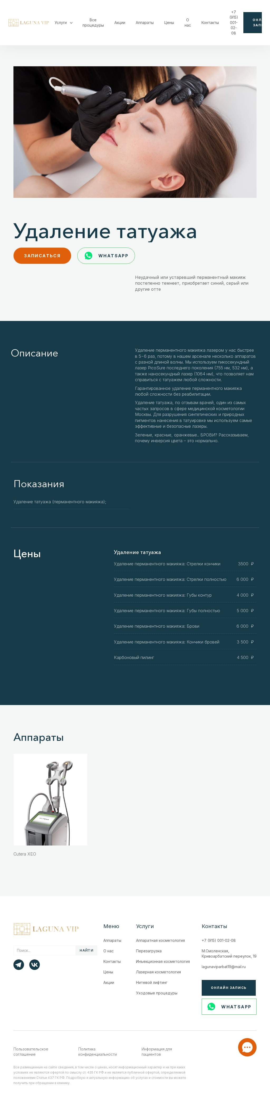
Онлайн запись (229, 988)
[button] (63, 22)
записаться (42, 255)
